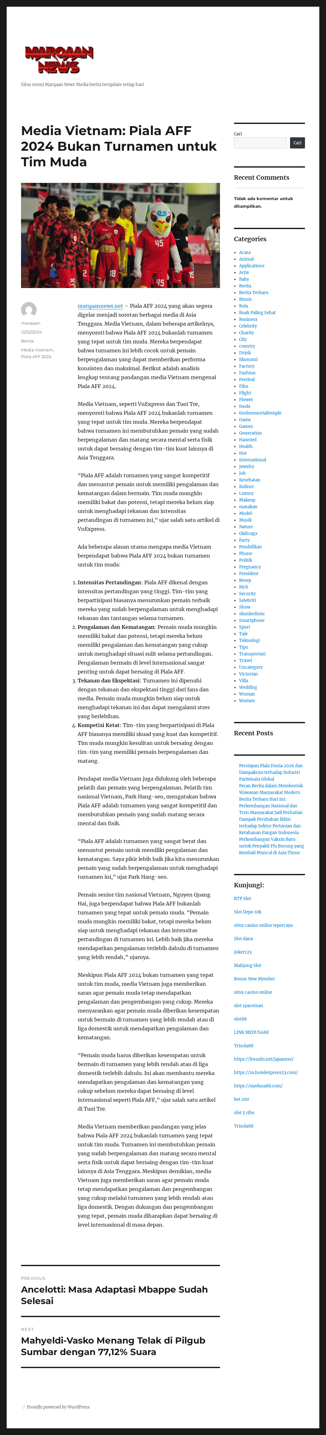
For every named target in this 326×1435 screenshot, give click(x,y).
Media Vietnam (37, 349)
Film (243, 386)
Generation (250, 433)
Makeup (247, 500)
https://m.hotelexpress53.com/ (266, 1072)
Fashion (247, 373)
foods (245, 406)
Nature (246, 527)
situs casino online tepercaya (263, 925)
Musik (245, 520)
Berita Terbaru (253, 292)
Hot (243, 453)
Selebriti (247, 600)
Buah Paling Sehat (257, 312)
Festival (247, 379)
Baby (244, 279)
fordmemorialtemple (260, 413)
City (243, 339)
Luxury (246, 493)
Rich (243, 587)
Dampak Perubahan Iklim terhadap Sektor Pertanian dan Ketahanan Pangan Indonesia (270, 826)
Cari (238, 134)
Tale (243, 634)
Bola (243, 306)
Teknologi (249, 640)
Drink (245, 353)
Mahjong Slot (247, 965)
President (249, 573)
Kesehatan (249, 480)
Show (245, 607)
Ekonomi (248, 359)
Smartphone (252, 620)
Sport (244, 627)
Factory (246, 366)
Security (247, 593)
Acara (245, 252)
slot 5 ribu (244, 1112)
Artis (244, 272)
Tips (243, 647)
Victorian (248, 674)
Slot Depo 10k (247, 912)
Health (246, 446)
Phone (245, 553)
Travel (245, 660)
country (247, 346)
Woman (247, 694)
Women (247, 700)
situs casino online (253, 992)
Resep (245, 580)
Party (244, 540)
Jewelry (246, 466)
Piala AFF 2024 (36, 356)
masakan (248, 506)
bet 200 (241, 1099)
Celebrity (248, 326)
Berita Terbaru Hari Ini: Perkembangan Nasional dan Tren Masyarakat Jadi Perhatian (271, 806)
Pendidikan (250, 547)
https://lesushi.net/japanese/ (264, 1059)
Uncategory (251, 667)
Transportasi (252, 654)
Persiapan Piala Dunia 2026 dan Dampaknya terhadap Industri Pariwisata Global (271, 772)
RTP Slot (242, 898)
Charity (246, 332)
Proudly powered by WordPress (58, 1407)
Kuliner (246, 486)
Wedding (248, 687)
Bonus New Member (254, 979)
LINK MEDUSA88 (251, 1032)
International (252, 460)
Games (246, 426)
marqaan (30, 323)
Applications (252, 266)
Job (242, 473)
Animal (246, 259)
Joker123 (243, 952)
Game (245, 419)
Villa (243, 680)
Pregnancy (250, 567)
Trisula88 (243, 1046)
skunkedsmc (252, 614)
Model (245, 513)
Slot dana (243, 938)
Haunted (248, 440)
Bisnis (245, 299)
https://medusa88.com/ (258, 1086)
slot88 (240, 1019)
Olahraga (248, 533)
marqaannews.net (100, 306)
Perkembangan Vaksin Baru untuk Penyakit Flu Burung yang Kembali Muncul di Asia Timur (271, 846)
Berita (27, 340)
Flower (246, 399)
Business (248, 319)
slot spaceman (248, 1005)
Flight (245, 393)
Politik (245, 560)
